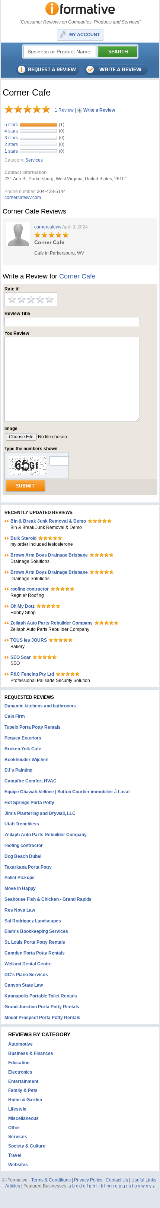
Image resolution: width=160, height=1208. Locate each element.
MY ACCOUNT (84, 34)
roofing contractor (29, 589)
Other (14, 1127)
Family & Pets (23, 1090)
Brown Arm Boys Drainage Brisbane (49, 555)
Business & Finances (30, 1053)
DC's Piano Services (26, 974)
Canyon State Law (23, 985)
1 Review (64, 110)
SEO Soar (20, 657)
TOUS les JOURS (28, 640)
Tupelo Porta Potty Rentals (32, 727)
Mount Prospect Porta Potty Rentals (42, 1017)
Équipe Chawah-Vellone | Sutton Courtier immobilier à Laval (66, 791)
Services (34, 160)
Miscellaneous (23, 1118)
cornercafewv (47, 227)
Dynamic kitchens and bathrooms (40, 706)
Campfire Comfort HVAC (30, 781)
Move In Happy (20, 888)
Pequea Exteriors (22, 738)
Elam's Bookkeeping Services (36, 931)
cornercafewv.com (22, 197)
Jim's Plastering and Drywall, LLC (40, 813)
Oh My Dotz (22, 606)
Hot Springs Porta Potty (29, 802)
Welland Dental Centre (28, 963)
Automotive (20, 1044)
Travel (14, 1155)
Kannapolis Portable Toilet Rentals (40, 996)
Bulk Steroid (23, 538)
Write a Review (99, 110)
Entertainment (23, 1081)
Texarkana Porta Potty (28, 867)
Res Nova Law (19, 910)
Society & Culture (26, 1146)
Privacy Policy (88, 1180)
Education (18, 1062)
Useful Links (143, 1180)
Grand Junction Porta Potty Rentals (41, 1006)
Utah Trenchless (21, 823)
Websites (18, 1164)
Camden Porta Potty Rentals (34, 953)
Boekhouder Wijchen (26, 759)
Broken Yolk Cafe (22, 748)
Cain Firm (14, 716)
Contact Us (117, 1180)
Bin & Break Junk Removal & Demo (48, 521)
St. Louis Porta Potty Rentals (34, 942)
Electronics (20, 1072)
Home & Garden (25, 1099)
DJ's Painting (18, 770)
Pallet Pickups (19, 877)
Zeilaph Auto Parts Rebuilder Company (51, 623)
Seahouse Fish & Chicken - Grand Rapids (48, 899)
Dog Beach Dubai (22, 856)
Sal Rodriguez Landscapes (32, 921)
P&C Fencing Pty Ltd (32, 674)
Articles (12, 1186)
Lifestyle (17, 1109)
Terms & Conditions (51, 1180)
